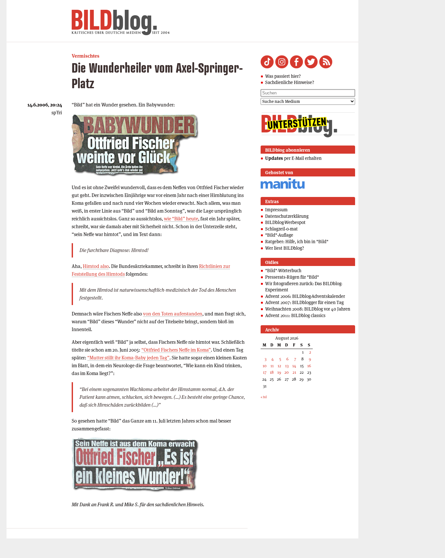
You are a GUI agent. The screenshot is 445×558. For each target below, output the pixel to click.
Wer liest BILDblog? (284, 248)
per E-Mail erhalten (293, 158)
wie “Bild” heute (181, 219)
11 (272, 366)
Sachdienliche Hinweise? (289, 82)
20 (286, 372)
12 (279, 366)
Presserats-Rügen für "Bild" (292, 277)
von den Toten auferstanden (172, 314)
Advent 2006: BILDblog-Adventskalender (305, 296)
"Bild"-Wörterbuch (283, 270)
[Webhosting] (283, 188)
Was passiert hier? (283, 76)
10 (264, 366)
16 (309, 366)
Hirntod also (96, 266)
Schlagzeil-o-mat (281, 229)
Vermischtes (85, 56)
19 (279, 372)
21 (294, 372)
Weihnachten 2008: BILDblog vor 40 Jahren (307, 309)
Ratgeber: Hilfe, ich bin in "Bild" (296, 241)
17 (264, 372)
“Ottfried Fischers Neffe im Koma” (176, 350)
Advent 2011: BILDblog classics (295, 315)
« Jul (264, 397)
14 (294, 366)
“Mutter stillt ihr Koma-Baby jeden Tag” (128, 358)
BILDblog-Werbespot (285, 222)
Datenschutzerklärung (287, 216)
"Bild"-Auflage (279, 235)
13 (287, 366)
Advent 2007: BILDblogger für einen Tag (304, 302)
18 (272, 372)
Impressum (276, 210)
